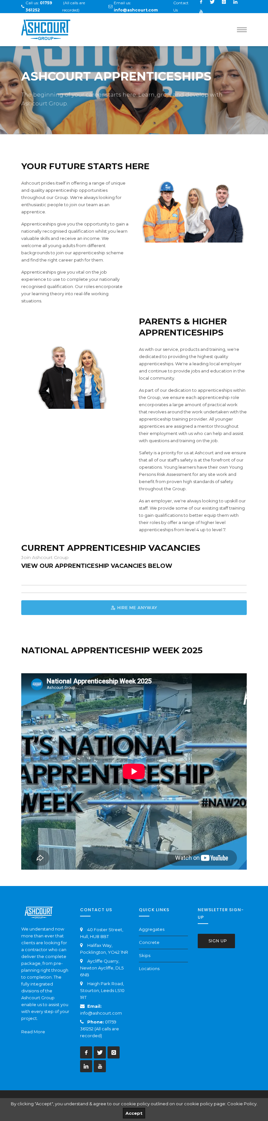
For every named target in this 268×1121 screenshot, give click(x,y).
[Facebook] (86, 1052)
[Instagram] (114, 1052)
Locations (149, 968)
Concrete (149, 942)
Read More (33, 1031)
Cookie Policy (242, 1103)
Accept (134, 1113)
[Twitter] (100, 1052)
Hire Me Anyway (136, 607)
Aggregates (151, 929)
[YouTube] (201, 11)
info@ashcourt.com (101, 1013)
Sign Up (217, 940)
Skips (144, 955)
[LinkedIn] (86, 1066)
